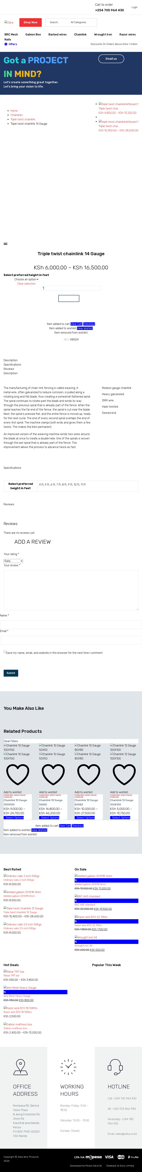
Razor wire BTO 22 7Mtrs (88, 925)
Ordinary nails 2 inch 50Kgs (19, 880)
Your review (12, 565)
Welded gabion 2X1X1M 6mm (90, 884)
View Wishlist (85, 328)
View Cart (76, 324)
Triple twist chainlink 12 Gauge (20, 912)
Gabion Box (33, 34)
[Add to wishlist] (68, 314)
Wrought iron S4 (83, 945)
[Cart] (135, 22)
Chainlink (80, 34)
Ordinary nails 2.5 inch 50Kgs (20, 928)
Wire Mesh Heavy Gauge (17, 996)
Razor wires (127, 34)
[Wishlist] (129, 22)
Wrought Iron (103, 34)
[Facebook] (58, 346)
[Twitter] (63, 346)
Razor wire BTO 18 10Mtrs (18, 1012)
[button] (93, 22)
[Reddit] (84, 346)
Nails (8, 39)
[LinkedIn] (78, 346)
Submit (11, 673)
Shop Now (30, 22)
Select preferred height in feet (26, 275)
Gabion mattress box (15, 1028)
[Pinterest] (68, 346)
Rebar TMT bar (11, 975)
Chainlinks (17, 115)
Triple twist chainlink (23, 119)
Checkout (89, 324)
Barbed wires (57, 34)
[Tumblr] (73, 346)
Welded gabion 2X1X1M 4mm (19, 896)
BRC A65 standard (85, 904)
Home (14, 110)
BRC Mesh (11, 34)
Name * (4, 615)
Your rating (11, 554)
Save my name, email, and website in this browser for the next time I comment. (54, 652)
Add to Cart (69, 298)
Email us (111, 58)
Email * (4, 631)
